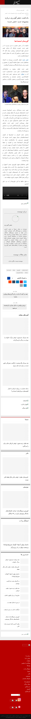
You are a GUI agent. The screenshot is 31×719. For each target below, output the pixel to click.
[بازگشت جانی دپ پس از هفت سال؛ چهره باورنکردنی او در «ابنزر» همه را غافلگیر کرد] (24, 611)
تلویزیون (18, 270)
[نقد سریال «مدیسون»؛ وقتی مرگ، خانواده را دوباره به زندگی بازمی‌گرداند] (24, 561)
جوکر (22, 74)
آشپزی (28, 689)
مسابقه (26, 272)
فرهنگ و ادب (27, 669)
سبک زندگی (27, 684)
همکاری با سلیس (26, 663)
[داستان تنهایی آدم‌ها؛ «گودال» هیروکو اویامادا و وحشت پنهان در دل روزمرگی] (15, 533)
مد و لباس (27, 686)
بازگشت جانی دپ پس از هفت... (11, 609)
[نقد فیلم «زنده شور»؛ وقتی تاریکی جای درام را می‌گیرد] (15, 432)
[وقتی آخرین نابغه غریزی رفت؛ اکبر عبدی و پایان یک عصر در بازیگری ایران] (24, 625)
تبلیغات (28, 660)
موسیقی (28, 676)
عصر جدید (25, 60)
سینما (28, 671)
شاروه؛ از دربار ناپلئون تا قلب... (11, 595)
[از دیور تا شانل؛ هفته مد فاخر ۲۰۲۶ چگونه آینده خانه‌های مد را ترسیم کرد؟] (24, 604)
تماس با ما (27, 658)
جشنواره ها (27, 681)
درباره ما (28, 656)
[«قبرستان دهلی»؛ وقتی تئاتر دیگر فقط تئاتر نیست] (15, 465)
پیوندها (28, 665)
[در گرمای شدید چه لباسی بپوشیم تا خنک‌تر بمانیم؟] (24, 582)
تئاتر (29, 673)
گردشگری (27, 691)
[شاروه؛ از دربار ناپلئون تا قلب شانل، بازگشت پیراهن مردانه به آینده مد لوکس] (24, 597)
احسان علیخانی (25, 270)
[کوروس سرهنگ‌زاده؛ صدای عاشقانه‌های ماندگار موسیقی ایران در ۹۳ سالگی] (15, 499)
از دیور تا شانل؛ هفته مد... (12, 602)
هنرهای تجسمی (26, 678)
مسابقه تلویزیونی (20, 272)
